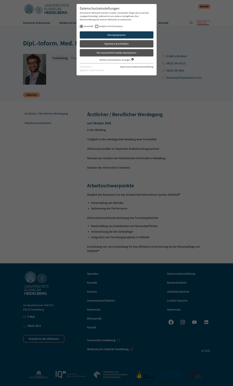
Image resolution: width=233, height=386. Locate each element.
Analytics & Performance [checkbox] (111, 26)
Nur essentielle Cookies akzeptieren (116, 52)
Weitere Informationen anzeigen (115, 59)
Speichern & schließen (116, 43)
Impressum (125, 66)
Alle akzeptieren (116, 34)
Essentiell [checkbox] (88, 26)
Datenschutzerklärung (142, 66)
